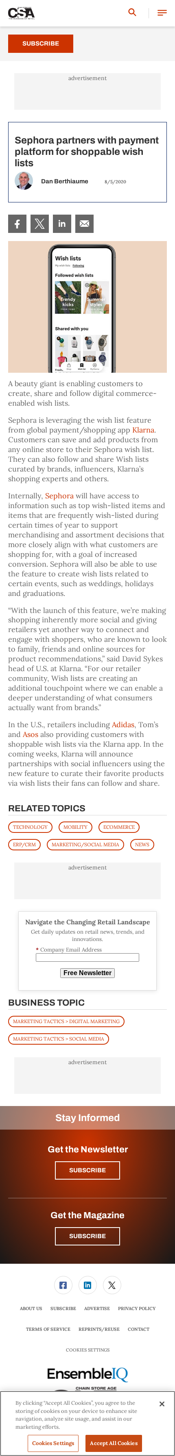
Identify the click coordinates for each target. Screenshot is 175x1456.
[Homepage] (21, 13)
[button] (162, 13)
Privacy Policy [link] (136, 1308)
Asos (30, 734)
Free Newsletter (87, 972)
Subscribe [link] (63, 1308)
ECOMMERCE (119, 827)
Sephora (59, 495)
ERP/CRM (24, 844)
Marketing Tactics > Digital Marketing (66, 1021)
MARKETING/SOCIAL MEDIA (85, 844)
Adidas (123, 724)
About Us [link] (31, 1308)
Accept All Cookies (113, 1443)
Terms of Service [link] (48, 1329)
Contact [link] (138, 1329)
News (142, 844)
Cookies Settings (87, 1350)
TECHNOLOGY (30, 827)
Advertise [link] (97, 1308)
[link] (17, 224)
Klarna (143, 430)
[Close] (162, 1404)
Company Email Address (69, 949)
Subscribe (40, 43)
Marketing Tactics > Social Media (58, 1039)
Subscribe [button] (87, 1170)
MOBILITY (75, 827)
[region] (87, 1423)
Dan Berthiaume (64, 181)
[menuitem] (17, 224)
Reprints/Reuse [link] (99, 1329)
